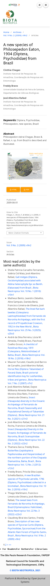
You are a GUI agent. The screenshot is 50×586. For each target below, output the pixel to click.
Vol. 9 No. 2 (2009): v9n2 (15, 35)
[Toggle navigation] (45, 4)
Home (6, 32)
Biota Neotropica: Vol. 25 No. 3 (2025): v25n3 (24, 330)
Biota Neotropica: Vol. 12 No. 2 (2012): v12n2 (24, 465)
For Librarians (39, 549)
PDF (27, 189)
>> (10, 544)
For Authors (23, 549)
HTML (14, 189)
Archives (17, 32)
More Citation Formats (18, 232)
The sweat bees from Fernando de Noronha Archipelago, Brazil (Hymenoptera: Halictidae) (26, 504)
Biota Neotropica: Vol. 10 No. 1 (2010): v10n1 (24, 291)
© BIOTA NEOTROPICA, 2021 (25, 570)
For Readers (9, 549)
